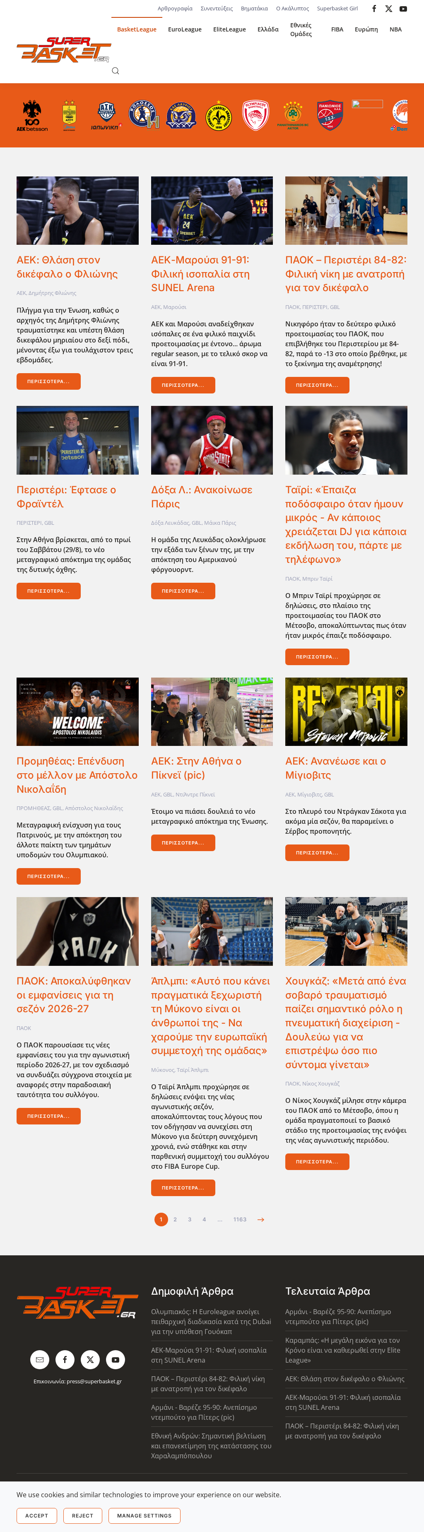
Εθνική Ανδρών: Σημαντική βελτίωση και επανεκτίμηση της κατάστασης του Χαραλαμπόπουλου (211, 1445)
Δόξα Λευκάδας (170, 522)
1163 (240, 1219)
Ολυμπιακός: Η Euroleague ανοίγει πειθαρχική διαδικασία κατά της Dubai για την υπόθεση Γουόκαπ (211, 1321)
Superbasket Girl (337, 8)
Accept (36, 1516)
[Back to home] (64, 50)
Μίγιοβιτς (309, 794)
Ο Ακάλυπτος (292, 8)
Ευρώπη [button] (366, 29)
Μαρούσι (174, 307)
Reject (83, 1516)
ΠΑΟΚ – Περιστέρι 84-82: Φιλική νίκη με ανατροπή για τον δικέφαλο (346, 274)
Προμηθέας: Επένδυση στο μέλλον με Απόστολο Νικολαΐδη (77, 775)
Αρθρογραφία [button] (175, 8)
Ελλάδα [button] (268, 29)
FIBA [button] (337, 29)
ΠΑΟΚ (292, 307)
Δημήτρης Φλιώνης (52, 293)
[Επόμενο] (261, 1219)
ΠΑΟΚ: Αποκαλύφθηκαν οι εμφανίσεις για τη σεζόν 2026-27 (74, 995)
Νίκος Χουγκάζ (321, 1083)
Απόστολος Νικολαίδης (94, 808)
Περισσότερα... (48, 381)
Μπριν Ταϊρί (317, 578)
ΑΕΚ (21, 293)
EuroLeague (185, 29)
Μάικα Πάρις (220, 522)
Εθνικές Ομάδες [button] (301, 29)
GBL (335, 307)
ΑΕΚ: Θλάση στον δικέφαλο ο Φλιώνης (345, 1378)
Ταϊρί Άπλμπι (193, 1070)
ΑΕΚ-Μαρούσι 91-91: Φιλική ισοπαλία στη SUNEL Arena (200, 274)
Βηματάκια (254, 8)
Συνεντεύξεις (217, 8)
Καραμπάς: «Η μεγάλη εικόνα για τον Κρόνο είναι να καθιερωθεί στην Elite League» (342, 1350)
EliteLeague (229, 29)
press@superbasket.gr (94, 1381)
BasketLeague (137, 29)
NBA (396, 29)
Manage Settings (144, 1516)
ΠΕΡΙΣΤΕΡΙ (315, 307)
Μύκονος (162, 1070)
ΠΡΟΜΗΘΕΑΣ (33, 808)
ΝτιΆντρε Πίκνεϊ (195, 794)
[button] (115, 70)
